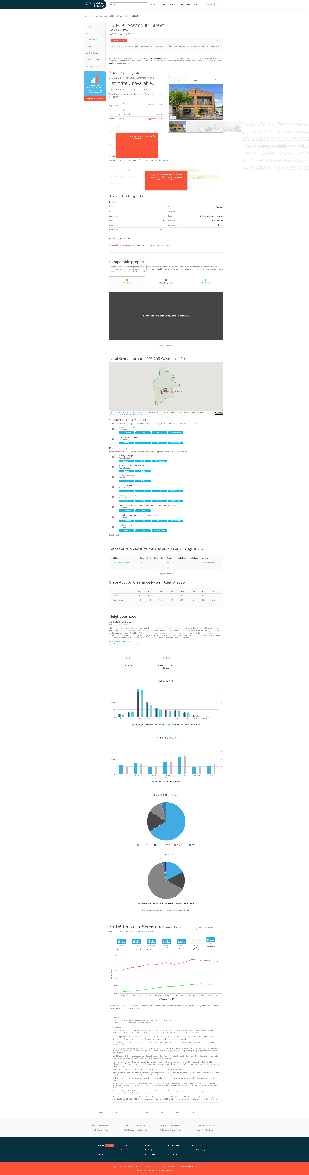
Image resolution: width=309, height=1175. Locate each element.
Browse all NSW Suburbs (206, 1130)
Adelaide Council (122, 624)
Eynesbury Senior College (129, 485)
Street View (213, 80)
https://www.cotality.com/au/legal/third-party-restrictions (128, 414)
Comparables (91, 40)
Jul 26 (173, 117)
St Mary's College (126, 455)
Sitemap (169, 1171)
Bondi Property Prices (100, 1130)
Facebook (175, 1145)
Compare (163, 4)
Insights (91, 26)
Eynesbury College (126, 475)
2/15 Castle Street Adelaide (122, 562)
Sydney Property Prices (100, 1125)
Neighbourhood (92, 59)
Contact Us (125, 1150)
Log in (219, 4)
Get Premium (185, 4)
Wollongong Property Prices (171, 1130)
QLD (131, 1112)
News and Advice (150, 1154)
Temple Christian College (129, 495)
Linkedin (175, 1154)
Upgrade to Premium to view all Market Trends (205, 929)
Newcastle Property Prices (170, 1125)
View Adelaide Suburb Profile (120, 641)
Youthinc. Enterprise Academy (131, 465)
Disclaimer (161, 1171)
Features (196, 4)
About (88, 33)
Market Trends (92, 66)
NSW (101, 1112)
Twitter (174, 1150)
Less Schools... (115, 535)
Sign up (209, 4)
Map (195, 80)
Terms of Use (152, 1171)
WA (147, 1112)
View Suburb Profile (145, 931)
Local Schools (91, 46)
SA (162, 1112)
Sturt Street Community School (131, 437)
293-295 (135, 16)
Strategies (173, 4)
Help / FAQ (148, 1150)
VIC (116, 1112)
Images (177, 80)
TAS (177, 1112)
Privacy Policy (142, 1171)
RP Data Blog (200, 1150)
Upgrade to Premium (95, 98)
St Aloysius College (127, 525)
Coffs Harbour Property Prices (135, 1130)
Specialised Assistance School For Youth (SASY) (138, 515)
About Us (124, 1145)
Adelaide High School (127, 427)
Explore (100, 1150)
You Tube (198, 1145)
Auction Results (92, 53)
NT (193, 1112)
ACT (208, 1112)
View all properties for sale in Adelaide (124, 644)
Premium (105, 1145)
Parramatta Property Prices (135, 1125)
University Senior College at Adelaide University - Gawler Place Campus (148, 505)
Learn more (167, 160)
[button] (162, 394)
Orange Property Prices (206, 1125)
